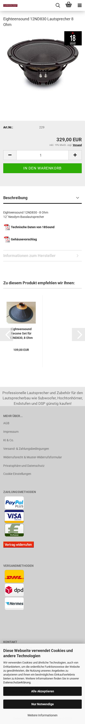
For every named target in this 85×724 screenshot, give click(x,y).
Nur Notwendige (42, 704)
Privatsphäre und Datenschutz (23, 465)
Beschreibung (15, 197)
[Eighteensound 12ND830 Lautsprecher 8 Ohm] (42, 64)
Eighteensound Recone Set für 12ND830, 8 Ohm (21, 333)
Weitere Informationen (42, 715)
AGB (6, 423)
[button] (6, 334)
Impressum (11, 431)
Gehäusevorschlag (24, 239)
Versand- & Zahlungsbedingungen (26, 448)
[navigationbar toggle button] (79, 5)
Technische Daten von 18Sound (32, 227)
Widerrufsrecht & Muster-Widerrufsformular (32, 457)
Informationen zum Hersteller (29, 255)
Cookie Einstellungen (17, 474)
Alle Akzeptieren (42, 691)
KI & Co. (8, 440)
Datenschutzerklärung (17, 682)
